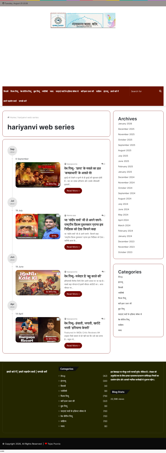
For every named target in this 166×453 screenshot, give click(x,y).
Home (12, 117)
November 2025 (126, 134)
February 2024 (125, 230)
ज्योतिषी (45, 91)
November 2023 (126, 246)
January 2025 (125, 171)
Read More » (73, 190)
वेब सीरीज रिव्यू (25, 91)
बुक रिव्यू (37, 91)
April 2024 (123, 220)
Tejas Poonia (54, 443)
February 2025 (125, 166)
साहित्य (98, 91)
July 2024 (123, 204)
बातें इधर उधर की (87, 91)
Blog (120, 276)
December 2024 (126, 177)
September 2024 (126, 193)
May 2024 (123, 214)
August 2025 (124, 150)
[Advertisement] (83, 57)
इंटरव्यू (106, 91)
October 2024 (125, 188)
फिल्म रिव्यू (14, 91)
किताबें (6, 91)
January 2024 (125, 236)
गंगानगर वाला (71, 215)
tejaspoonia (72, 164)
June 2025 (123, 161)
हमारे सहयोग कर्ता (10, 101)
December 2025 (126, 129)
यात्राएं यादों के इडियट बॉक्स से (67, 91)
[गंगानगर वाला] (83, 20)
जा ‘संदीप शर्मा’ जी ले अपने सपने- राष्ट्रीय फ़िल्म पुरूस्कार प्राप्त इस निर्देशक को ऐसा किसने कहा (83, 224)
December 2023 (126, 241)
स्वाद (51, 91)
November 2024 (126, 182)
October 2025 (125, 139)
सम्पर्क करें (23, 101)
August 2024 (124, 198)
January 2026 (125, 123)
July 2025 (123, 155)
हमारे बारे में (115, 91)
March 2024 (124, 225)
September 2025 (126, 145)
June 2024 (123, 209)
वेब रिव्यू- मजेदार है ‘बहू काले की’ (82, 276)
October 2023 (125, 252)
